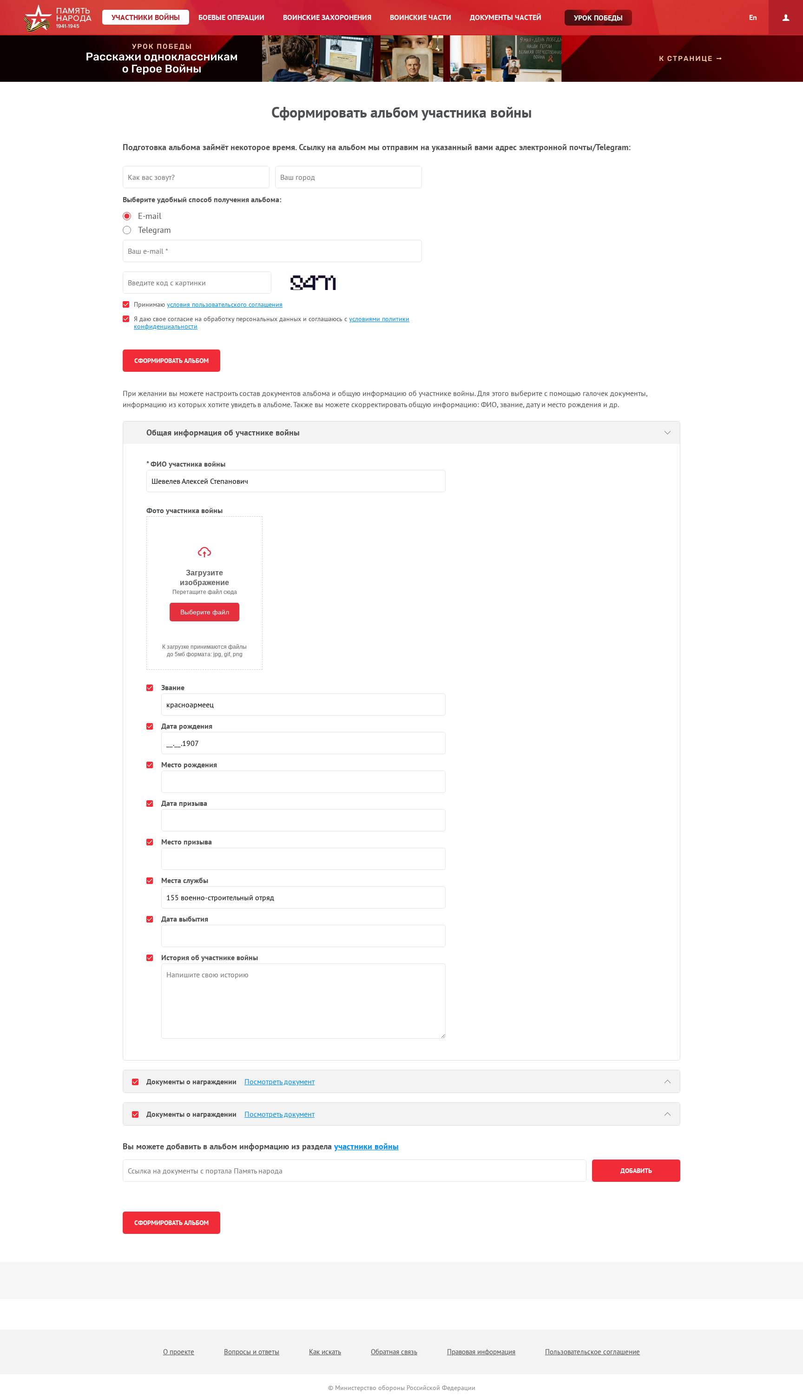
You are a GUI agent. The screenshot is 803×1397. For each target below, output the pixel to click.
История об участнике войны (209, 957)
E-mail (149, 216)
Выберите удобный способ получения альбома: (202, 199)
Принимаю (208, 304)
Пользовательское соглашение (592, 1351)
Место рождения (189, 764)
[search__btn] (636, 1171)
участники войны (366, 1146)
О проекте (178, 1351)
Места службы (184, 880)
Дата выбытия (184, 918)
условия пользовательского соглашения (225, 304)
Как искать (325, 1351)
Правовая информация (481, 1351)
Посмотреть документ (279, 1081)
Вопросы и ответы (251, 1351)
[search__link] (354, 1171)
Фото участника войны (184, 510)
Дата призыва (184, 803)
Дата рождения (186, 726)
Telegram (154, 229)
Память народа (57, 19)
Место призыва (186, 841)
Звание (172, 687)
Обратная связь (394, 1351)
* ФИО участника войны (185, 463)
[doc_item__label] (135, 1081)
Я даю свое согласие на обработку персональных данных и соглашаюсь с (271, 322)
